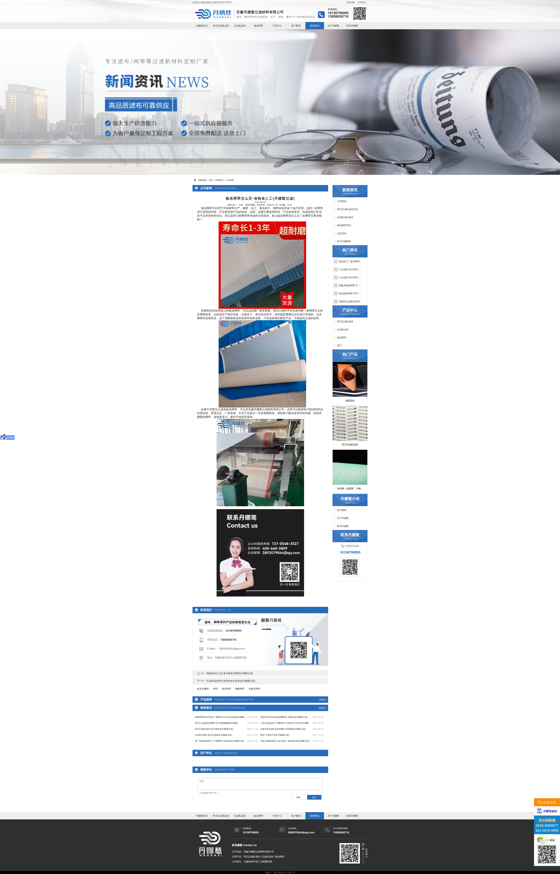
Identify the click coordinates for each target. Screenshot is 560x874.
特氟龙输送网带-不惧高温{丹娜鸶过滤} (349, 285)
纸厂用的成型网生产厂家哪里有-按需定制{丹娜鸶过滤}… (220, 740)
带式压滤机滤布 (221, 25)
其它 (339, 345)
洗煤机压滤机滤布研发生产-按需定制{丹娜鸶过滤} (350, 301)
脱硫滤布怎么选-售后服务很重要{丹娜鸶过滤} (229, 673)
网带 (320, 208)
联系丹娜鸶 (352, 25)
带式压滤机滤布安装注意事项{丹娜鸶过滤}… (215, 728)
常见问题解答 (344, 241)
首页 (211, 179)
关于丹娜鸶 (333, 25)
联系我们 (362, 2)
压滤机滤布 (240, 25)
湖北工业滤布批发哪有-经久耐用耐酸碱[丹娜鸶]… (217, 722)
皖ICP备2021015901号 (284, 872)
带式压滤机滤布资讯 (347, 209)
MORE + (323, 707)
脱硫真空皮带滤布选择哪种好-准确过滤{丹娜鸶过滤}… (284, 716)
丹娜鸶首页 (202, 25)
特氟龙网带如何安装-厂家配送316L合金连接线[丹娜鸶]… (220, 716)
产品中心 (277, 25)
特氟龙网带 (254, 688)
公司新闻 (230, 179)
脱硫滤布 (350, 400)
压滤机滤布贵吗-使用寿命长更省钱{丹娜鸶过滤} (230, 680)
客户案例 (296, 25)
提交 (314, 797)
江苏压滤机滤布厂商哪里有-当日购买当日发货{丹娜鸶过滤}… (285, 722)
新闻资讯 (314, 25)
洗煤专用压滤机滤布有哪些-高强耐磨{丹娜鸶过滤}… (283, 728)
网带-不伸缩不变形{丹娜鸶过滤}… (275, 734)
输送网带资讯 (344, 225)
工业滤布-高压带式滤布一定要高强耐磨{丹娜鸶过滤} (349, 277)
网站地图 (351, 2)
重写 (298, 797)
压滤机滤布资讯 (345, 217)
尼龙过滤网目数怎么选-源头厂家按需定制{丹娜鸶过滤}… (286, 740)
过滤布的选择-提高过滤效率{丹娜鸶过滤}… (214, 734)
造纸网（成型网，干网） (350, 488)
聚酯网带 (240, 688)
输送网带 (258, 25)
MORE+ (323, 699)
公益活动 (341, 233)
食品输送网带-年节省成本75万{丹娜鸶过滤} (350, 293)
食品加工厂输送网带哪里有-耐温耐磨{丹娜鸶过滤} (350, 261)
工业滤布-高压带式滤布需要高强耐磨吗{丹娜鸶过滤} (349, 269)
